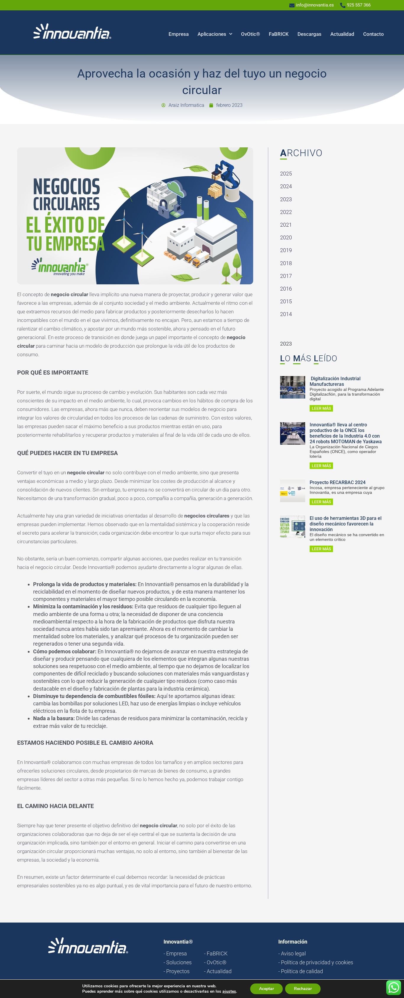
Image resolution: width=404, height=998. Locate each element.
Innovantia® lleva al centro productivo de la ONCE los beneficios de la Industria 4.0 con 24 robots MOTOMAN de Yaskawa (346, 433)
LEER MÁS (321, 408)
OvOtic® (250, 34)
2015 (286, 301)
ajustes (229, 991)
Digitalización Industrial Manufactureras (335, 381)
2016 (286, 289)
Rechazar (303, 988)
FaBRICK (279, 34)
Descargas (309, 34)
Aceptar (266, 988)
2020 (286, 237)
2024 (286, 186)
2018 (286, 263)
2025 (286, 173)
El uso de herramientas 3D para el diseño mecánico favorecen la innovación (346, 523)
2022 (286, 212)
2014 (286, 314)
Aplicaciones (212, 34)
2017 (286, 276)
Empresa (179, 34)
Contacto (373, 34)
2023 (286, 199)
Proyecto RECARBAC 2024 (338, 482)
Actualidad (342, 34)
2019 (286, 250)
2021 (286, 225)
